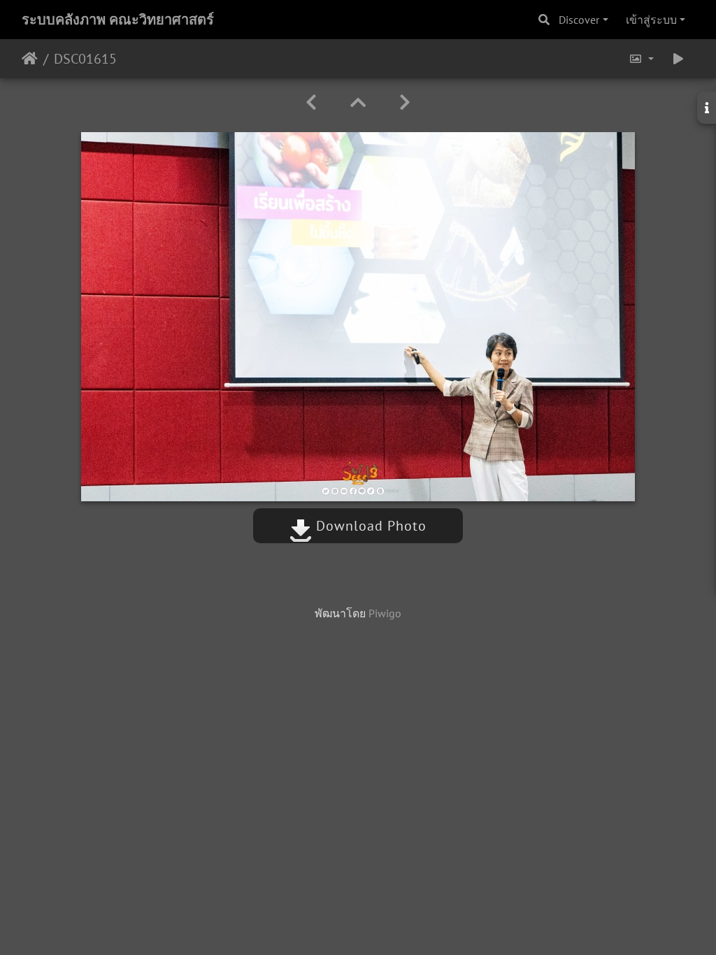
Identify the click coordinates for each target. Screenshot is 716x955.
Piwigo (384, 613)
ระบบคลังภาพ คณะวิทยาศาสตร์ (118, 19)
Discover (579, 20)
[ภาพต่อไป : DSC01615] (404, 102)
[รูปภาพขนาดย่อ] (358, 102)
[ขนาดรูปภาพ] (641, 59)
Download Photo (369, 526)
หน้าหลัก (30, 58)
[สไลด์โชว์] (678, 59)
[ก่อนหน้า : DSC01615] (311, 102)
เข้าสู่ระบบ (651, 20)
